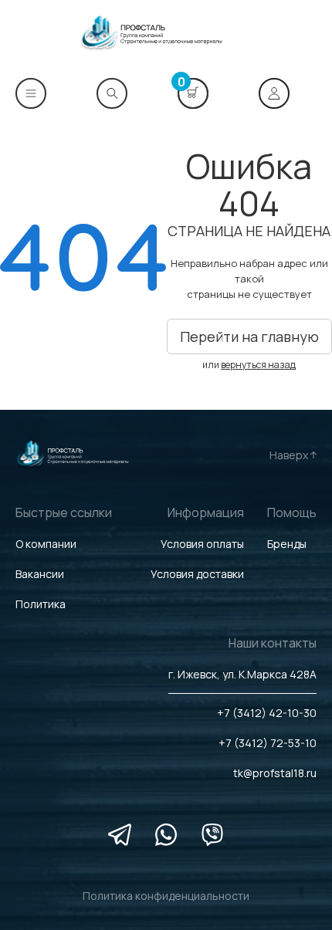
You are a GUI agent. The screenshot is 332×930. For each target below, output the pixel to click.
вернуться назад (258, 364)
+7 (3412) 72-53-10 (268, 743)
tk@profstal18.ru (275, 773)
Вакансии (39, 573)
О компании (45, 543)
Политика (40, 604)
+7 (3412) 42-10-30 (267, 712)
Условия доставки (197, 573)
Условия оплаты (202, 543)
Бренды (287, 543)
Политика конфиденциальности (166, 895)
